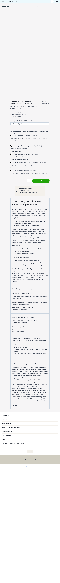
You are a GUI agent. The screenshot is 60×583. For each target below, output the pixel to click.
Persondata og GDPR (8, 431)
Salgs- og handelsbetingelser (11, 427)
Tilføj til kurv (41, 181)
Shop (8, 6)
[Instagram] (31, 451)
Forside (4, 6)
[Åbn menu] (3, 1)
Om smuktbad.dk (7, 435)
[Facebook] (28, 451)
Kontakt (4, 439)
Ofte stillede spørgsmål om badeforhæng (14, 443)
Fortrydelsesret (6, 423)
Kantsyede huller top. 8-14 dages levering (23, 121)
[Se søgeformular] (52, 1)
